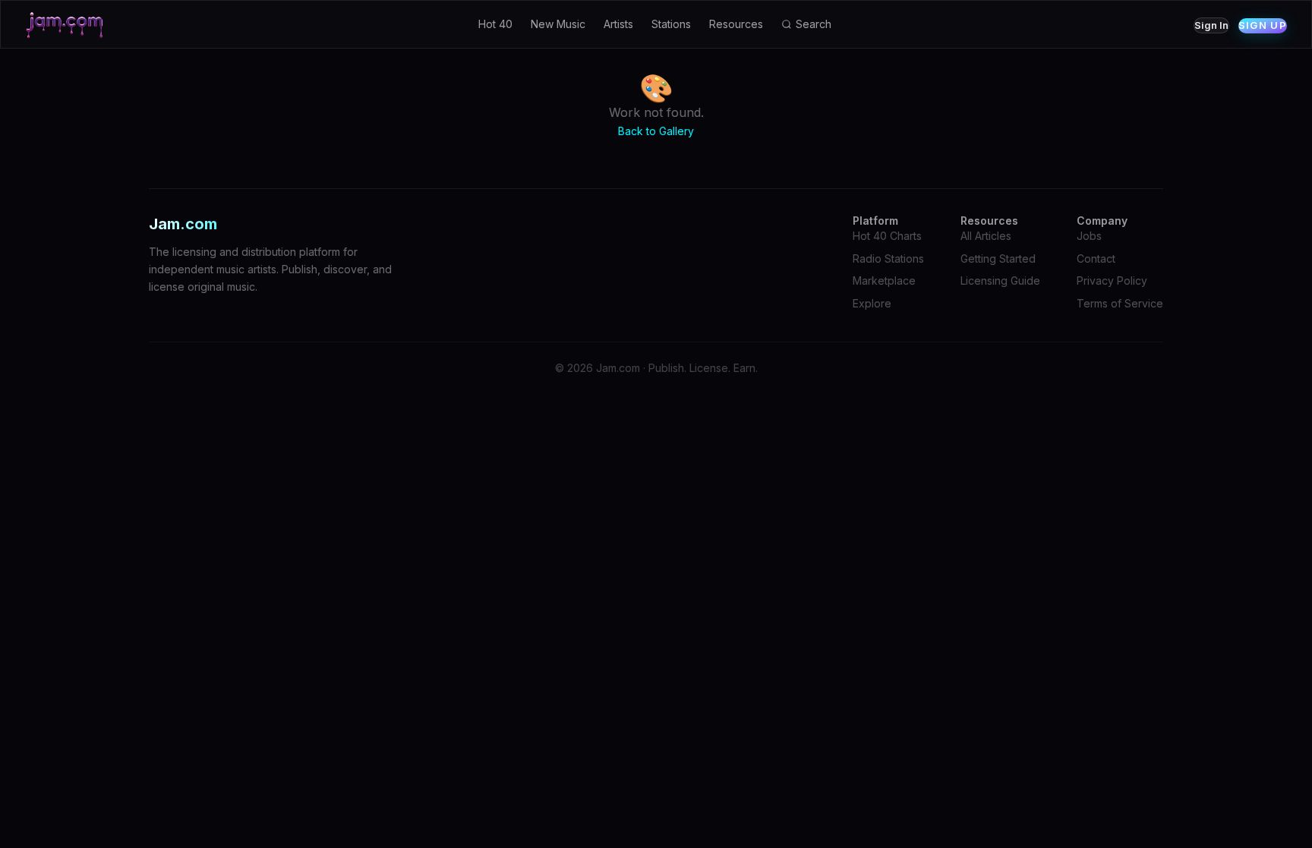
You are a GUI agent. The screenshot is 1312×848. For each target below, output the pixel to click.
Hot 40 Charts (887, 235)
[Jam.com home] (64, 24)
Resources (736, 23)
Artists (618, 23)
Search (813, 23)
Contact (1096, 258)
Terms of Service (1120, 303)
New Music (558, 23)
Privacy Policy (1112, 280)
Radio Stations (888, 258)
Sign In (1211, 25)
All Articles (985, 235)
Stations (671, 23)
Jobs (1089, 235)
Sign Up (1262, 25)
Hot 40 (495, 23)
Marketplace (884, 280)
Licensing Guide (1000, 280)
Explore (872, 303)
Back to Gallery (656, 131)
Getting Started (998, 258)
